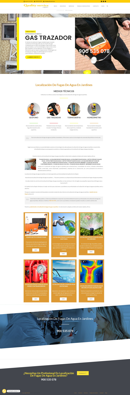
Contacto (96, 6)
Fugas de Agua (44, 159)
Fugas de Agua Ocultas (61, 164)
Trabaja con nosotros (83, 6)
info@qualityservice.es (50, 1)
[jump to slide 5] (67, 72)
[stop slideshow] (69, 72)
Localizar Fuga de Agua (79, 159)
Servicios (71, 6)
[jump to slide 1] (61, 72)
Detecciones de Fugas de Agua (57, 162)
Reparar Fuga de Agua (93, 164)
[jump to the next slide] (30, 30)
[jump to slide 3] (64, 72)
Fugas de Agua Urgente (77, 164)
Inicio (55, 6)
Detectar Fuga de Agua (54, 161)
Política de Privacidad (35, 392)
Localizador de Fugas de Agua (60, 159)
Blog (103, 6)
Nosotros (63, 6)
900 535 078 (39, 1)
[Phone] (4, 391)
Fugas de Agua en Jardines (77, 162)
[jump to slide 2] (62, 72)
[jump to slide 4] (66, 72)
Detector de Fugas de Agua (72, 161)
